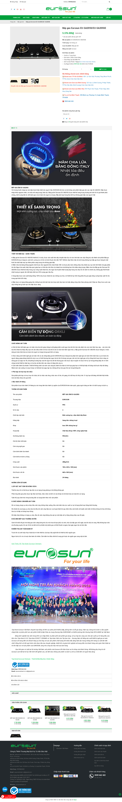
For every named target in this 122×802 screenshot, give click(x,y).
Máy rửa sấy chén (97, 17)
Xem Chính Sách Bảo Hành (87, 61)
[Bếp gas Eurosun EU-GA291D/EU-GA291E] (104, 710)
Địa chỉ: (12, 754)
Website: (12, 784)
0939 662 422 (100, 775)
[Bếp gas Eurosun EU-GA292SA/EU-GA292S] (87, 709)
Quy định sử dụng (99, 765)
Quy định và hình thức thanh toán (101, 761)
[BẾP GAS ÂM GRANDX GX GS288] (35, 711)
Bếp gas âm (56, 17)
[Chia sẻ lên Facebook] (63, 118)
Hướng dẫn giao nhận (79, 754)
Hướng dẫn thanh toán (80, 751)
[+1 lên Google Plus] (70, 118)
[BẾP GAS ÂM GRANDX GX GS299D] (52, 711)
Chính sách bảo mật (99, 748)
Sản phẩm (35, 17)
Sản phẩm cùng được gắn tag (71, 111)
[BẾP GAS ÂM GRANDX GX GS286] (17, 711)
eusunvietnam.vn (21, 784)
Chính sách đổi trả (99, 754)
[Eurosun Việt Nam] (61, 9)
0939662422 (20, 769)
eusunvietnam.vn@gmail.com (23, 772)
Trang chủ (16, 17)
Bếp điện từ (45, 17)
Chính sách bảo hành (99, 757)
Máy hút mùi (66, 17)
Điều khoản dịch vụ (79, 757)
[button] (61, 128)
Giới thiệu (26, 17)
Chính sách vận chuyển (100, 751)
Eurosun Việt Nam (62, 748)
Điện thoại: (13, 769)
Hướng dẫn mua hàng (79, 748)
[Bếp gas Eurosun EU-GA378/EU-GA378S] (69, 709)
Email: (12, 772)
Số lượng (65, 69)
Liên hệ (108, 17)
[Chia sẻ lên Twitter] (66, 118)
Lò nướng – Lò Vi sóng (81, 17)
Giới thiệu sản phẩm (68, 53)
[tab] (61, 128)
